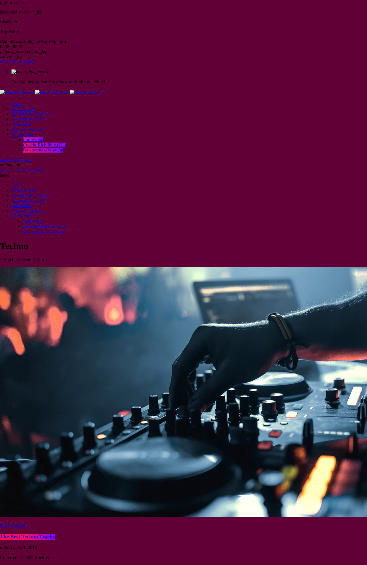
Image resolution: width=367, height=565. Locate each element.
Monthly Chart (13, 525)
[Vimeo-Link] (51, 93)
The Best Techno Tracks (27, 537)
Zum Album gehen (17, 62)
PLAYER (21, 170)
